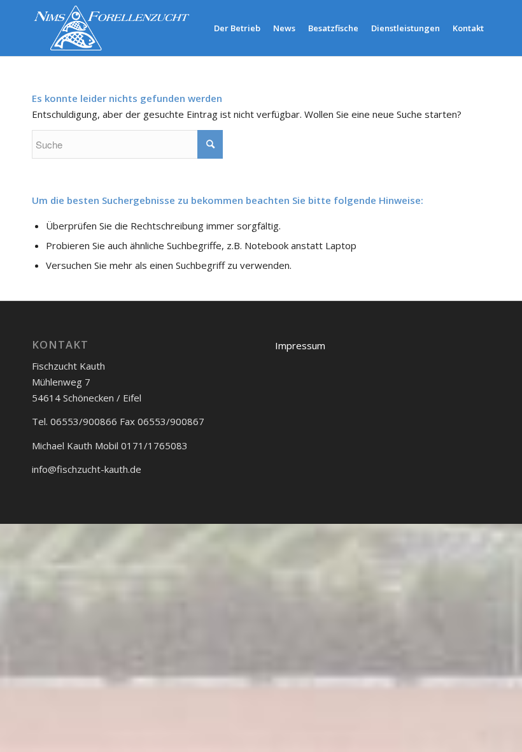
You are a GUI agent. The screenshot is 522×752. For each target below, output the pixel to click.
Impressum (300, 345)
